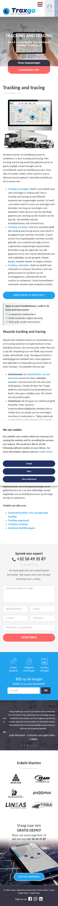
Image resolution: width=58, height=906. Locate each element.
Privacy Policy (43, 890)
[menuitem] (56, 8)
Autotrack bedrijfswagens (21, 528)
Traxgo (19, 8)
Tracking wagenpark (18, 520)
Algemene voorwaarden (26, 890)
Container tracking (18, 524)
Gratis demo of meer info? (29, 295)
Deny (29, 471)
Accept (29, 464)
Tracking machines (18, 227)
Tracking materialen (18, 265)
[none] (56, 8)
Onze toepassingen (29, 63)
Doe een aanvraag (29, 876)
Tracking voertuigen (18, 189)
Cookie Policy (35, 893)
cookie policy (45, 452)
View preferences (29, 479)
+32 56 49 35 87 (31, 559)
